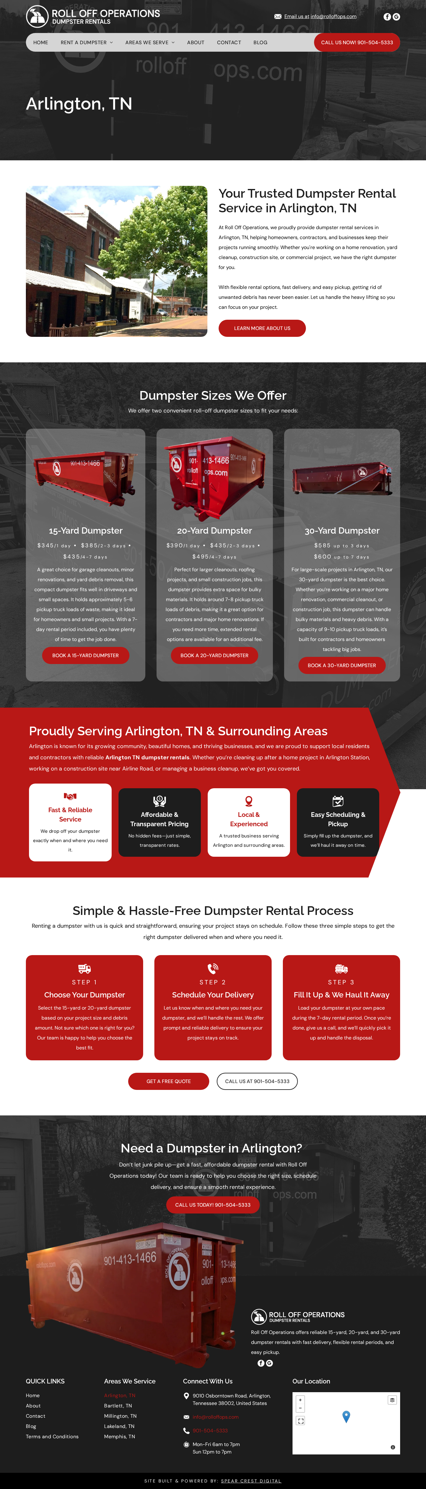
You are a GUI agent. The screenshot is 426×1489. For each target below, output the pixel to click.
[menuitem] (47, 42)
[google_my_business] (396, 17)
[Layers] (392, 1400)
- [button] (300, 1408)
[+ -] (346, 1423)
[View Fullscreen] (300, 1420)
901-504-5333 (210, 1430)
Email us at (296, 16)
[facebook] (387, 17)
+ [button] (300, 1400)
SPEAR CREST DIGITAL (251, 1481)
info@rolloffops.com (333, 16)
